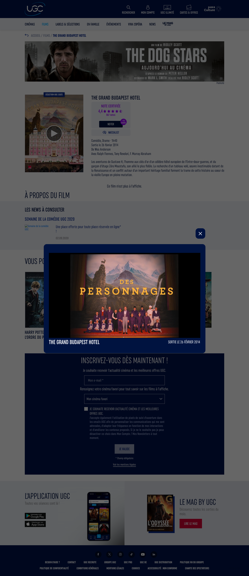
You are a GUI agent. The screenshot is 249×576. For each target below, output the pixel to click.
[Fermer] (200, 233)
